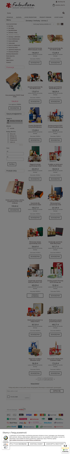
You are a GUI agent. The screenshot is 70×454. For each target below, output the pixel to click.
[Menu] (9, 436)
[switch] (5, 448)
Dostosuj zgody (36, 444)
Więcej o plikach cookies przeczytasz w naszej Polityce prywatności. (22, 440)
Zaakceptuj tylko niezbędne (15, 444)
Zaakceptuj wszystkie (55, 444)
